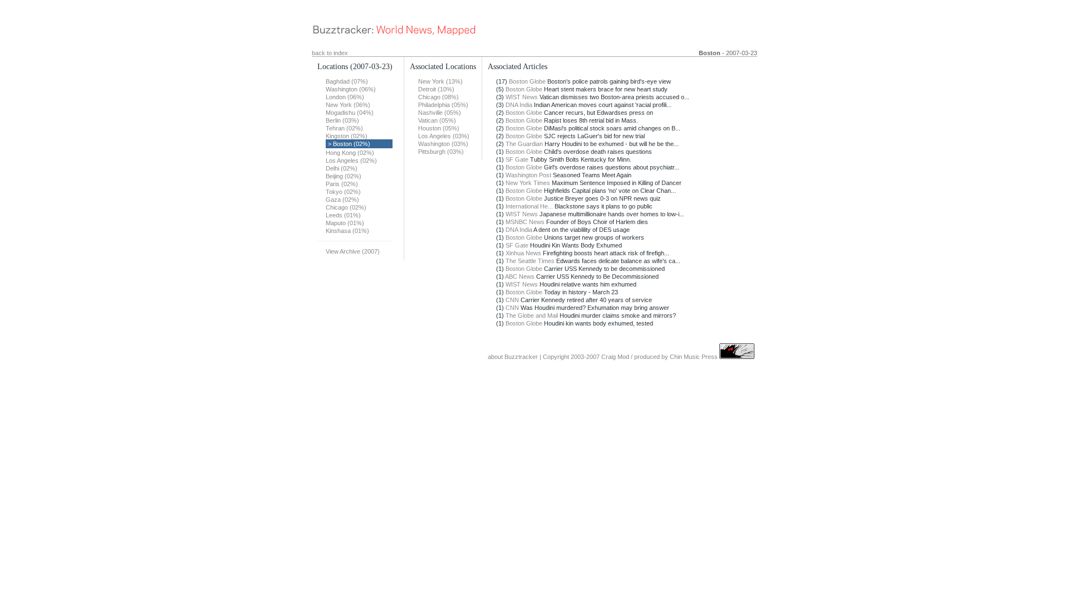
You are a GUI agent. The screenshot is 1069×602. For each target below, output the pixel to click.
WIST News (522, 97)
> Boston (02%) (349, 143)
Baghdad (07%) (347, 81)
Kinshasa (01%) (347, 230)
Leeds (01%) (343, 215)
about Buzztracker (513, 356)
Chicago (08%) (438, 97)
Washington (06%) (351, 89)
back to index (330, 53)
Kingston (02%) (346, 136)
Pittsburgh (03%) (441, 151)
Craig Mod (615, 356)
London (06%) (345, 97)
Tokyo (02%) (343, 191)
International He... (529, 206)
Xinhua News (523, 253)
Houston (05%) (438, 128)
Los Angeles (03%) (443, 136)
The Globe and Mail (532, 315)
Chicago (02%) (346, 207)
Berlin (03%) (342, 120)
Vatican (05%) (437, 120)
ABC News (519, 276)
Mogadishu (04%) (350, 112)
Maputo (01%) (345, 223)
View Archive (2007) (353, 251)
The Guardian (524, 143)
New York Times (528, 182)
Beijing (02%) (343, 176)
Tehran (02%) (344, 128)
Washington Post (528, 175)
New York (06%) (348, 104)
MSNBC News (525, 222)
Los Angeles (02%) (351, 160)
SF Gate (517, 159)
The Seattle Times (530, 261)
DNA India (519, 104)
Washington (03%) (443, 143)
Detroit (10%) (436, 89)
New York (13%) (440, 81)
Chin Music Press (694, 356)
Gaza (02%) (342, 199)
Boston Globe (527, 81)
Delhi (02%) (341, 168)
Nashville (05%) (439, 112)
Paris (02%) (342, 184)
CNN (512, 300)
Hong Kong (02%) (350, 152)
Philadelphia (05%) (443, 104)
